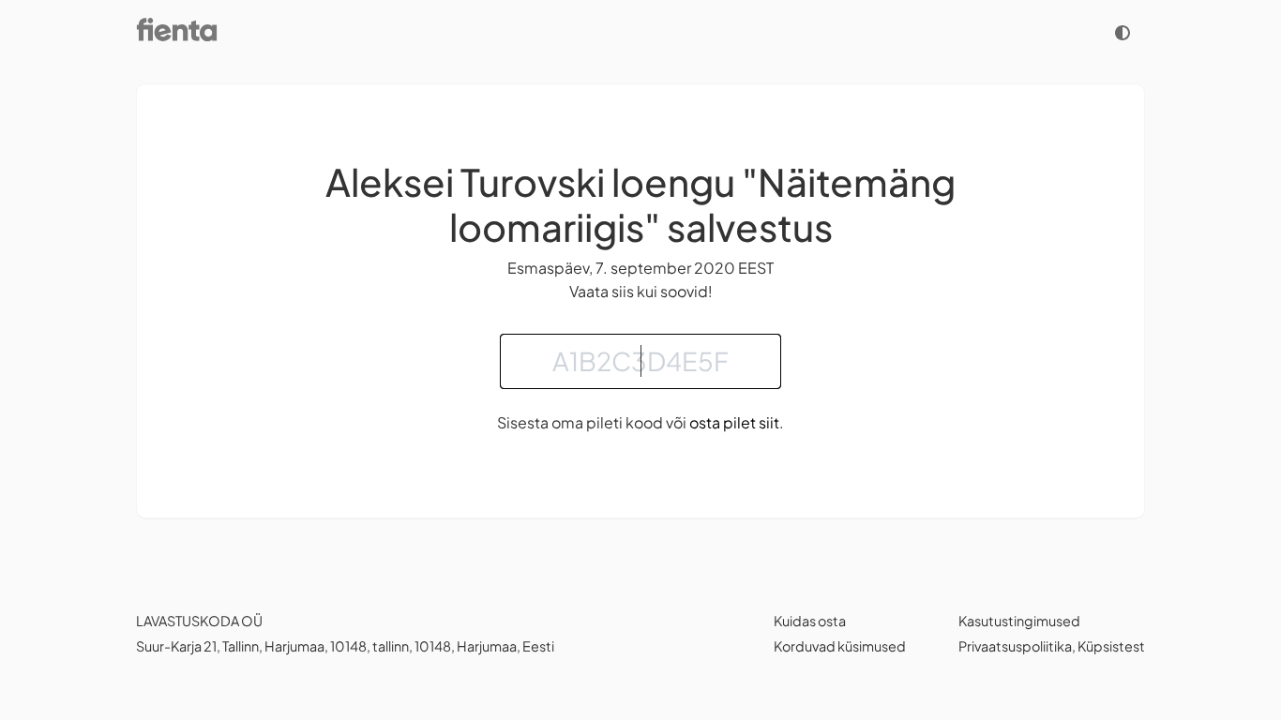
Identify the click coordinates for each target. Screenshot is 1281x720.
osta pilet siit (734, 422)
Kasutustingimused (1019, 620)
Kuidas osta (810, 620)
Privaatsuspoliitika (1015, 646)
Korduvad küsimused (840, 646)
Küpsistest (1111, 646)
